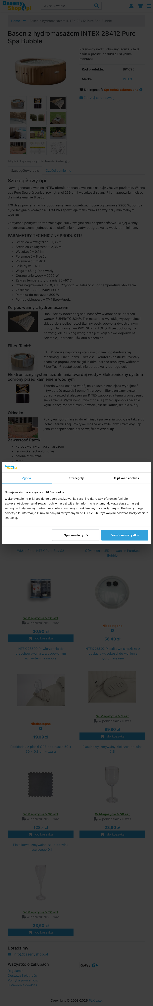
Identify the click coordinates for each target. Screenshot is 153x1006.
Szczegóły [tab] (76, 478)
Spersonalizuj (73, 535)
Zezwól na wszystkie (124, 535)
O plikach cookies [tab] (126, 478)
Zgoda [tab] (26, 478)
